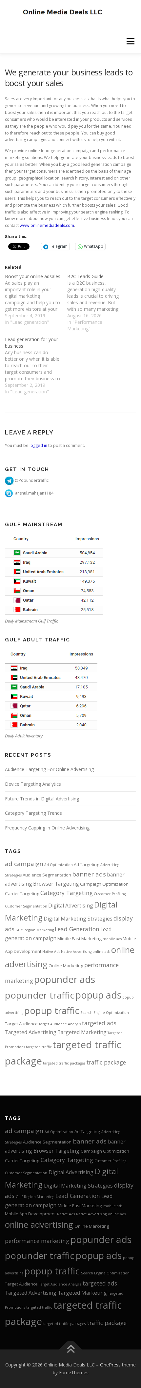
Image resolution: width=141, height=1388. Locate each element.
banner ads (89, 874)
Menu (130, 41)
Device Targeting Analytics (33, 784)
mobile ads (112, 939)
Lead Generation (77, 929)
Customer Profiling (110, 893)
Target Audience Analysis (60, 1024)
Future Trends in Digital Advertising (42, 799)
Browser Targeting (56, 883)
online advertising (39, 1224)
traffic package (106, 1062)
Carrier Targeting (22, 893)
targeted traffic (39, 1047)
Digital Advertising (70, 905)
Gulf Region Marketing (34, 930)
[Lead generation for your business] (36, 365)
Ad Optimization (58, 864)
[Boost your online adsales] (36, 299)
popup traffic (51, 1010)
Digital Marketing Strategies (78, 918)
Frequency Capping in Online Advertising (47, 828)
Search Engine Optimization (104, 1012)
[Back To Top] (70, 1349)
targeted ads (99, 1023)
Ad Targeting (86, 864)
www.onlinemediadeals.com (47, 225)
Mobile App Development (30, 1214)
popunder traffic (39, 995)
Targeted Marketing (82, 1032)
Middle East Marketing (79, 938)
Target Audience (21, 1024)
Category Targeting (66, 893)
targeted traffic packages (64, 1063)
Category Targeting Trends (33, 813)
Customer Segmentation (26, 906)
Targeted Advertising (30, 1032)
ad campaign (24, 864)
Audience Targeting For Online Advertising (49, 769)
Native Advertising (76, 951)
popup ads (98, 994)
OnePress (110, 1365)
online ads (101, 951)
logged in (38, 445)
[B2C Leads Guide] (98, 302)
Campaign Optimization (104, 884)
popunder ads (64, 979)
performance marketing (37, 1241)
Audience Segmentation (47, 875)
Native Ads (51, 951)
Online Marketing (66, 966)
